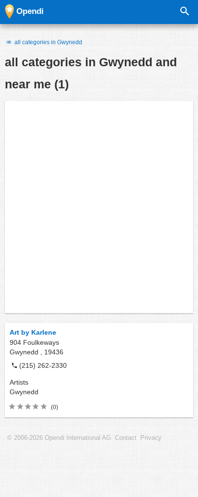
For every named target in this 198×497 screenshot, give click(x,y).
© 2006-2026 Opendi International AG (59, 438)
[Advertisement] (99, 207)
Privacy (150, 438)
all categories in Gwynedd (47, 42)
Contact (125, 438)
